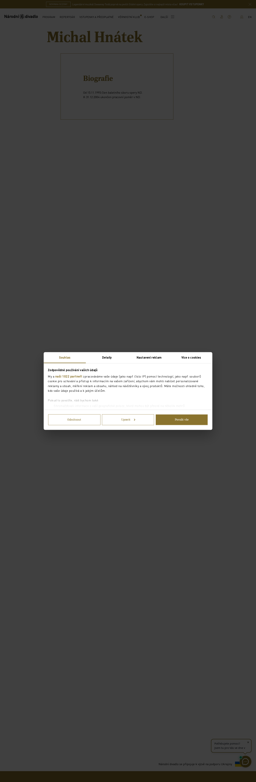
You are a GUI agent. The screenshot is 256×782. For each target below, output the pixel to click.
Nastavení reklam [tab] (149, 357)
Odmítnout (74, 419)
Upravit (125, 419)
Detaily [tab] (107, 357)
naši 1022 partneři (68, 376)
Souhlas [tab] (64, 357)
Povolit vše (182, 419)
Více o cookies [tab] (191, 357)
